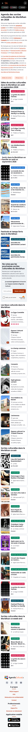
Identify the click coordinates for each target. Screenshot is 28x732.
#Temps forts (19, 78)
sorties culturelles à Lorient (14, 42)
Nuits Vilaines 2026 (16, 53)
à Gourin (18, 207)
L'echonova (15, 415)
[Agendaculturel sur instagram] (16, 682)
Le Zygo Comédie (17, 312)
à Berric (17, 224)
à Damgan (17, 477)
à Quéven (18, 645)
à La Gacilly (18, 112)
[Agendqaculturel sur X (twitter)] (7, 682)
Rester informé (19, 291)
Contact (14, 700)
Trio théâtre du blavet (17, 399)
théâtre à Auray (19, 30)
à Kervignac (18, 191)
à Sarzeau (18, 494)
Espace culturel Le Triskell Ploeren (18, 432)
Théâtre (14, 7)
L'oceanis (14, 364)
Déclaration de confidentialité (14, 697)
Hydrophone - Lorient (16, 381)
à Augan (17, 526)
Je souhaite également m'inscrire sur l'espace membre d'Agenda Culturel (15, 284)
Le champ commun (18, 348)
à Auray (18, 129)
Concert (6, 7)
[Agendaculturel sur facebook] (11, 682)
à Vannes (18, 96)
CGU (14, 694)
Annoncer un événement (14, 711)
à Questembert (18, 460)
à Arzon (18, 574)
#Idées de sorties (6, 78)
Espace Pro (14, 708)
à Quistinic (18, 628)
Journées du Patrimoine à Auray (10, 72)
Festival (23, 7)
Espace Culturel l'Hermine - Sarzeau (17, 332)
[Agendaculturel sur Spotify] (21, 682)
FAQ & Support (14, 691)
